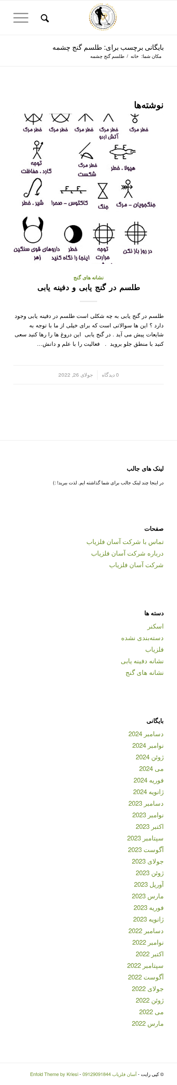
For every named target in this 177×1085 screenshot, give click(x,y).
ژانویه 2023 (148, 918)
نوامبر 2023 (148, 814)
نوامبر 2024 (148, 745)
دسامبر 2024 (146, 733)
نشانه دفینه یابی (142, 660)
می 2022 (151, 1011)
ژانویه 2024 (148, 791)
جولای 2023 (148, 860)
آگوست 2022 (146, 976)
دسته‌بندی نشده (142, 637)
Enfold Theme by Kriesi (54, 1073)
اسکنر (155, 625)
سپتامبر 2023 (145, 837)
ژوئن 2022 (150, 999)
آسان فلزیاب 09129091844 (109, 1073)
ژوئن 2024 (150, 756)
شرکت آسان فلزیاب (136, 564)
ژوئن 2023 (150, 872)
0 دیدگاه (110, 374)
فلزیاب (154, 648)
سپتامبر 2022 (145, 965)
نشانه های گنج (88, 277)
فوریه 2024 (149, 779)
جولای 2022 (148, 988)
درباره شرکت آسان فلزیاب (127, 552)
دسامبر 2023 (146, 802)
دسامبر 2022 (146, 930)
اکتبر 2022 (150, 953)
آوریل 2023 (149, 884)
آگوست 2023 (146, 849)
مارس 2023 (148, 895)
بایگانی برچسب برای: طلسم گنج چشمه (108, 47)
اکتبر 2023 (150, 826)
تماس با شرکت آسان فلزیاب (125, 541)
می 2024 (151, 768)
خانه (135, 56)
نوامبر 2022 (148, 941)
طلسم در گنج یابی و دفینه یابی (88, 287)
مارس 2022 (148, 1023)
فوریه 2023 (149, 907)
